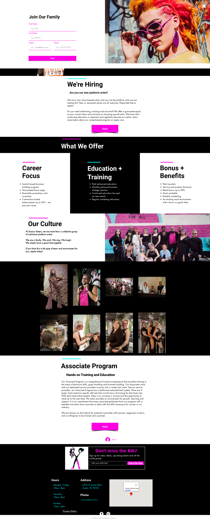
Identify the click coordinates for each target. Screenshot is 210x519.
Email (31, 43)
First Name (33, 24)
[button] (204, 6)
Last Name (33, 33)
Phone (56, 43)
